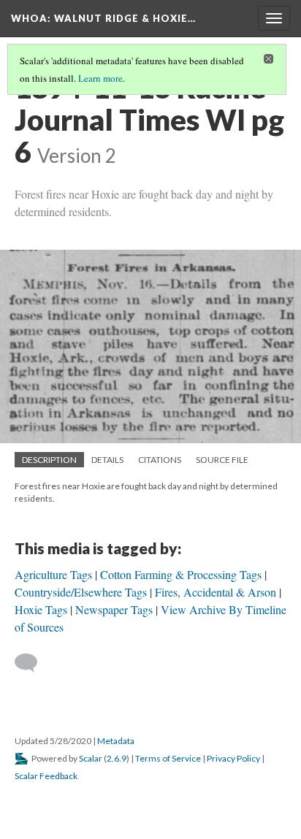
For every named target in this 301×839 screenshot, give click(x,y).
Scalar (90, 758)
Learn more (100, 78)
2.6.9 (116, 758)
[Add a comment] (32, 663)
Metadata (115, 740)
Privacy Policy (233, 758)
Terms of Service (168, 758)
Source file (222, 459)
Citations (159, 459)
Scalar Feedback (46, 775)
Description (49, 459)
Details (107, 459)
